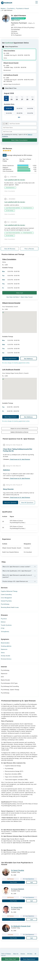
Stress (3, 652)
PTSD (2, 628)
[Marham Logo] (6, 3)
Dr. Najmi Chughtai (17, 870)
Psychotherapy (5, 604)
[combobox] (5, 123)
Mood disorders (5, 643)
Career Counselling (6, 594)
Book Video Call (10, 959)
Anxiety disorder (5, 655)
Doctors (23, 953)
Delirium (3, 622)
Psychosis (4, 618)
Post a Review (29, 248)
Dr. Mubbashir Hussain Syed (20, 926)
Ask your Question (10, 502)
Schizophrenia (5, 631)
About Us (15, 953)
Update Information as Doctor (19, 432)
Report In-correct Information (19, 428)
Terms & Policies (6, 953)
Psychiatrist (10, 8)
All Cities (29, 953)
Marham (3, 8)
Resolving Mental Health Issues (10, 607)
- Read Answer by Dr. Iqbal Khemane (19, 459)
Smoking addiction (6, 646)
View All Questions (27, 502)
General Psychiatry (6, 601)
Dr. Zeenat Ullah (16, 907)
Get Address (28, 358)
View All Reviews (9, 248)
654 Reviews (14, 33)
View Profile (13, 882)
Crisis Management (6, 597)
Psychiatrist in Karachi (22, 8)
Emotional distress (6, 659)
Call (31, 882)
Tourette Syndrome (6, 625)
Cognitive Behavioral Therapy (9, 591)
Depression (4, 649)
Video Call (19, 293)
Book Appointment (11, 358)
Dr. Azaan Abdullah (17, 889)
